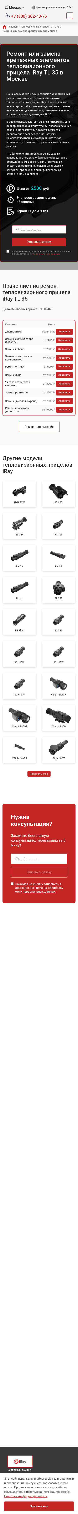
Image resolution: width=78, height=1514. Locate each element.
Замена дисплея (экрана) (21, 401)
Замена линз (13, 375)
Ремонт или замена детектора (17, 410)
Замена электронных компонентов (18, 358)
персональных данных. (46, 254)
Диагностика (13, 331)
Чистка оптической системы (17, 383)
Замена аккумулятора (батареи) (19, 340)
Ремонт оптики (14, 366)
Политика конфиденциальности (25, 1496)
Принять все (39, 1506)
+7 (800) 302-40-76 (29, 16)
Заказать (64, 331)
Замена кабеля (14, 349)
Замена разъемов (16, 392)
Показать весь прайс (39, 426)
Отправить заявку (39, 241)
